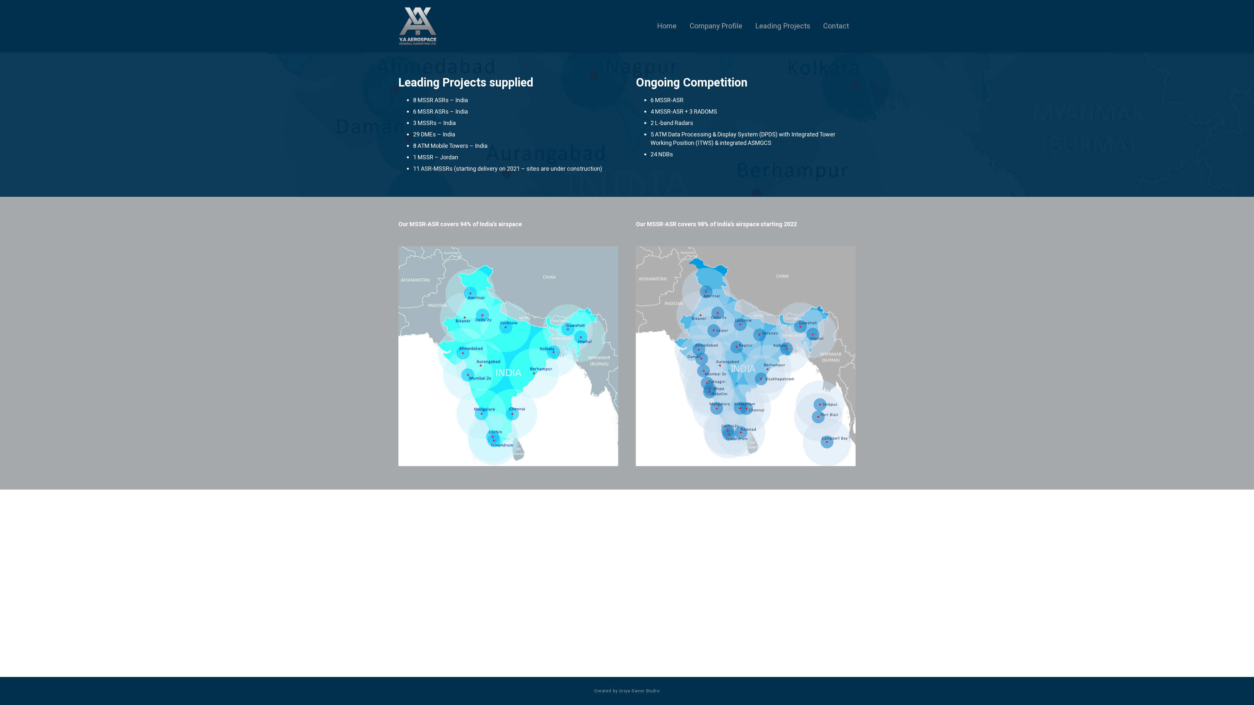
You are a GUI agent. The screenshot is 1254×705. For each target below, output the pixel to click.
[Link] (417, 26)
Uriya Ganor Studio (639, 691)
